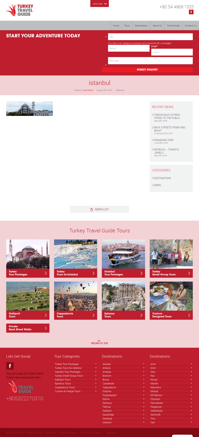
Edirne (106, 399)
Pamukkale (156, 403)
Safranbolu (156, 410)
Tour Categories (67, 356)
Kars (152, 372)
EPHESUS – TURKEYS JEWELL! (166, 152)
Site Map (111, 432)
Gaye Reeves (88, 90)
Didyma (107, 391)
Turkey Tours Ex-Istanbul (68, 368)
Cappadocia (109, 387)
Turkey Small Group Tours (69, 375)
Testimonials (173, 25)
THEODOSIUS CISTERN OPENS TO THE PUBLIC (167, 117)
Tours (127, 25)
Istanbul (107, 422)
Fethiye (107, 407)
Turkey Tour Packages (67, 364)
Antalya (107, 372)
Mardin (154, 383)
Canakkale (108, 383)
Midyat (154, 391)
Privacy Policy (68, 432)
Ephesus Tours (63, 383)
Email (154, 46)
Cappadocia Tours (65, 387)
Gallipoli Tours (63, 379)
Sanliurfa (155, 414)
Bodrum (107, 375)
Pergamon (156, 407)
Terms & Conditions (91, 432)
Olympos (155, 399)
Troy (152, 418)
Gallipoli (107, 410)
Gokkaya (107, 418)
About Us (157, 25)
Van (152, 422)
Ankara (106, 368)
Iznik (153, 368)
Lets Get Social (18, 356)
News (157, 185)
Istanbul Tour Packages (68, 372)
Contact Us (190, 25)
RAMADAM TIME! (164, 141)
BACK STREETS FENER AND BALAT (169, 130)
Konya (153, 379)
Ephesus (107, 403)
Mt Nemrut (156, 395)
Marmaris (155, 387)
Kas (152, 375)
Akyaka (107, 364)
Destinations (141, 25)
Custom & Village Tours (67, 391)
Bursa (106, 379)
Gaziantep (108, 414)
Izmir (153, 364)
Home (116, 25)
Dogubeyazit (109, 395)
